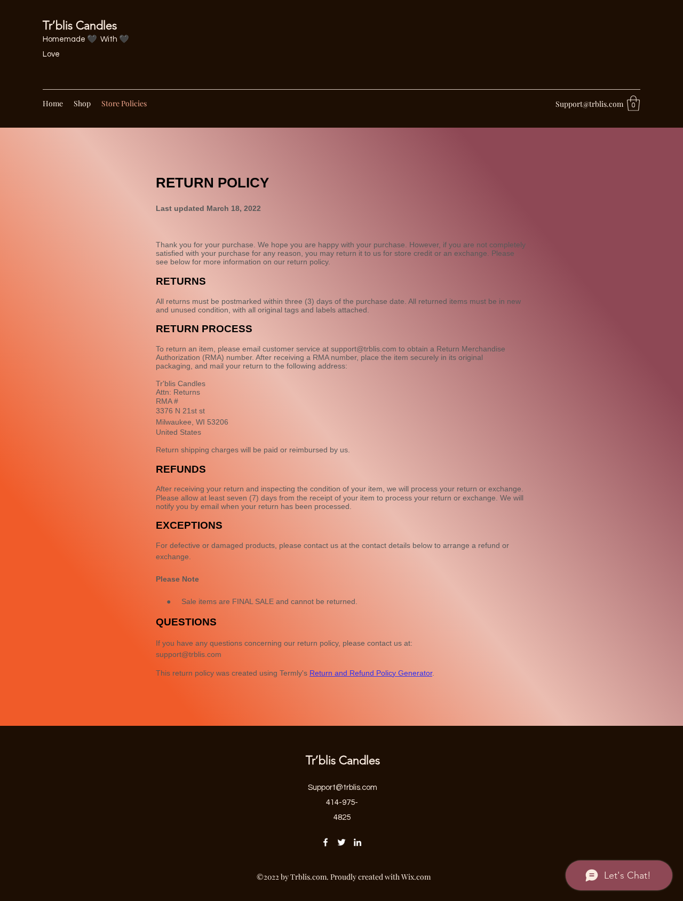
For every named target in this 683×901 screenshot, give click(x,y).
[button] (633, 103)
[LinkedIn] (357, 842)
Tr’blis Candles (80, 25)
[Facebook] (325, 842)
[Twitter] (341, 842)
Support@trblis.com (589, 104)
